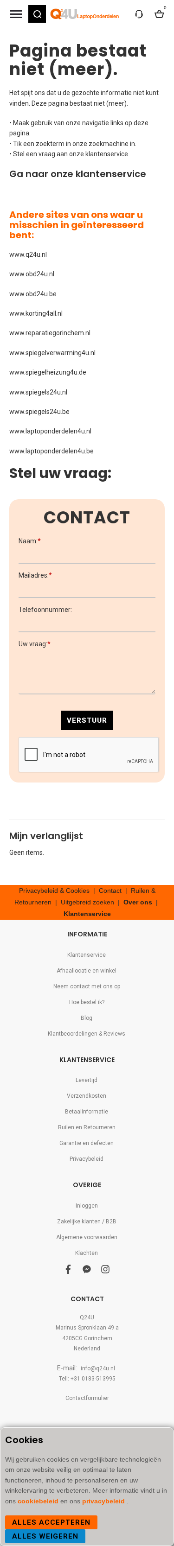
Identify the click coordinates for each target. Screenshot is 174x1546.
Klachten (86, 1253)
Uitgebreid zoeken (87, 902)
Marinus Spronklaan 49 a (87, 1327)
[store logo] (85, 13)
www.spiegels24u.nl (38, 392)
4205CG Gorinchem (87, 1338)
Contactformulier (87, 1398)
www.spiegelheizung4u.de (47, 372)
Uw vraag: (35, 644)
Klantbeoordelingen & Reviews (86, 1034)
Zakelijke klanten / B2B (86, 1221)
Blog (86, 1018)
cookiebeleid (39, 1501)
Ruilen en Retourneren (87, 1127)
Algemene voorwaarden (86, 1237)
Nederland (87, 1348)
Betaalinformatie (86, 1111)
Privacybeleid (86, 1159)
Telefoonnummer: (45, 609)
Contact (110, 890)
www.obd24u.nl (31, 274)
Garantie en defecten (86, 1143)
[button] (37, 14)
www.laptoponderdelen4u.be (51, 451)
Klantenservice (87, 913)
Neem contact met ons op (86, 986)
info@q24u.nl (98, 1368)
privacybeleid (104, 1501)
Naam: (30, 541)
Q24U (87, 1317)
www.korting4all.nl (36, 313)
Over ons (137, 902)
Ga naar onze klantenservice (77, 173)
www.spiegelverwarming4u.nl (52, 352)
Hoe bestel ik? (86, 1002)
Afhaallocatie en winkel (86, 970)
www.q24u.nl (28, 254)
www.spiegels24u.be (39, 411)
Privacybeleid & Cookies (54, 890)
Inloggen (87, 1205)
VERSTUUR (87, 720)
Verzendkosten (86, 1096)
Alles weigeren (45, 1536)
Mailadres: (35, 575)
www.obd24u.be (33, 294)
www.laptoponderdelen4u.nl (50, 431)
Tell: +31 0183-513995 (87, 1378)
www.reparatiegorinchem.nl (49, 333)
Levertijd (86, 1080)
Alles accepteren (51, 1522)
